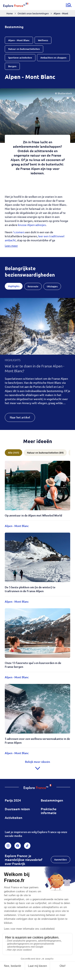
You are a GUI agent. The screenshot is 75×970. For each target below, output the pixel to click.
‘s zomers (19, 232)
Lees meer (11, 245)
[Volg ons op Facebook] (17, 845)
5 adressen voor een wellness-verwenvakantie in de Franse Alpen (37, 740)
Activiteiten (13, 817)
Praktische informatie (48, 811)
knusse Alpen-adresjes (32, 225)
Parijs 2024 (13, 800)
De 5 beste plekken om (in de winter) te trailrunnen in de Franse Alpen (30, 589)
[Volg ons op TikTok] (27, 845)
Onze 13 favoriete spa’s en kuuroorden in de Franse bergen (33, 665)
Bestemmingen (52, 800)
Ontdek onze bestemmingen (33, 13)
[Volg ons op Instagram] (8, 845)
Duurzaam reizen (17, 809)
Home (9, 13)
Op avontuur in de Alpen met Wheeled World (33, 515)
